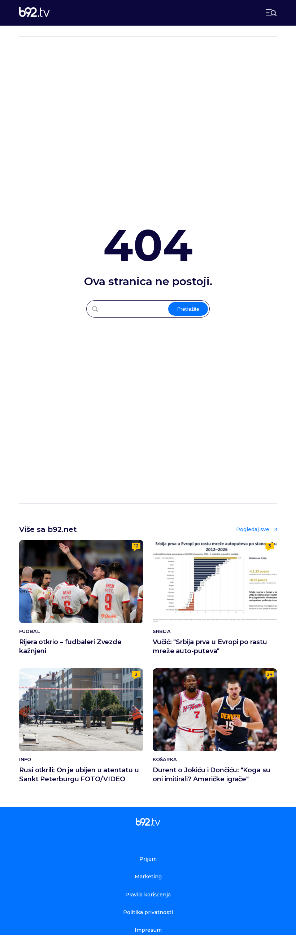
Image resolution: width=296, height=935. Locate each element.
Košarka (165, 759)
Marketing (148, 876)
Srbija (162, 631)
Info (25, 759)
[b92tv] (34, 12)
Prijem (148, 859)
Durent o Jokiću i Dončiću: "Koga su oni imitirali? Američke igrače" (211, 774)
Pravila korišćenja (148, 894)
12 (136, 546)
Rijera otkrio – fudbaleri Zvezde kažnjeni (70, 646)
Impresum (148, 930)
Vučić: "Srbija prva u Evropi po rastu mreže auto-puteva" (210, 646)
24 (270, 674)
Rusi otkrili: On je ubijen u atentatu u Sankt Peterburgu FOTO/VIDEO (79, 774)
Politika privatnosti (148, 912)
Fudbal (29, 631)
